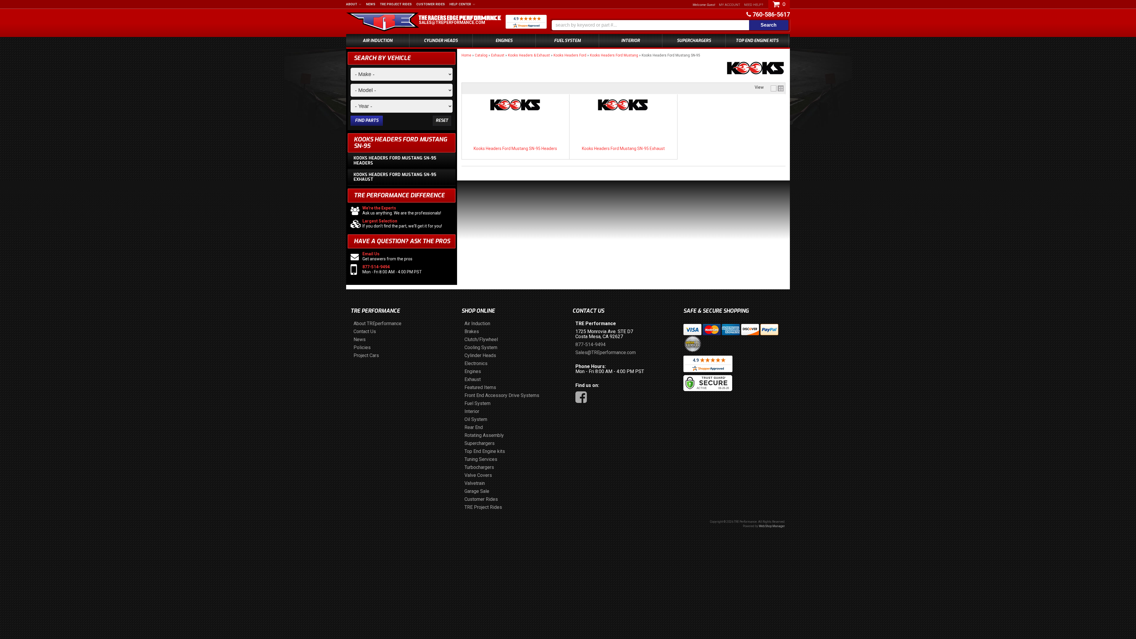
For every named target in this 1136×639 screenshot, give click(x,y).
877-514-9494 (376, 266)
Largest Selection (379, 221)
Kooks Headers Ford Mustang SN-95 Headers (515, 148)
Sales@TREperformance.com (452, 22)
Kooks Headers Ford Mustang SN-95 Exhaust (623, 148)
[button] (670, 25)
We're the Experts (379, 208)
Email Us (371, 253)
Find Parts (366, 120)
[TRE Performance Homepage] (382, 22)
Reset (442, 120)
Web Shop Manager (772, 526)
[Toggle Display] (777, 88)
